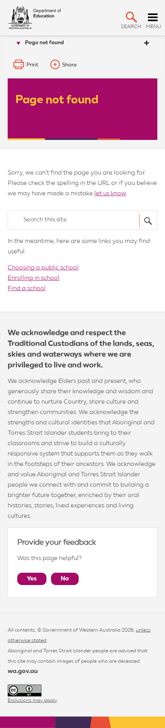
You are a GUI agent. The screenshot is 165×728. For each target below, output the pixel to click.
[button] (131, 17)
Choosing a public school (43, 268)
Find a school (27, 289)
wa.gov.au (23, 671)
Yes (32, 579)
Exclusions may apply (32, 700)
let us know (110, 194)
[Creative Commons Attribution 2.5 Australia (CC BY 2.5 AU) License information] (24, 690)
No (65, 579)
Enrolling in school (33, 278)
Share (69, 65)
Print (32, 65)
